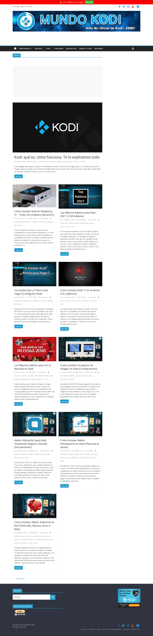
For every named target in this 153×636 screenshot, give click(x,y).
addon (54, 161)
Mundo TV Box (85, 48)
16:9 (98, 372)
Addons (38, 48)
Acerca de (84, 629)
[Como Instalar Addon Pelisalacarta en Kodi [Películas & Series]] (80, 413)
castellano (63, 454)
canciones (29, 536)
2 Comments (42, 372)
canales (17, 376)
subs (67, 458)
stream (38, 379)
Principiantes (25, 48)
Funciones (58, 48)
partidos (17, 379)
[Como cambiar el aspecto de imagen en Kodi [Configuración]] (80, 338)
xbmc (83, 161)
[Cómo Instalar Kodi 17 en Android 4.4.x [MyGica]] (80, 263)
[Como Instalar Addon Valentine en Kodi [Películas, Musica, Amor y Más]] (34, 495)
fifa (36, 376)
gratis (59, 161)
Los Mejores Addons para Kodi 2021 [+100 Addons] (77, 214)
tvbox (94, 301)
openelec (42, 222)
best (76, 223)
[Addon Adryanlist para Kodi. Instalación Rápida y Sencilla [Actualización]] (34, 413)
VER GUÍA (89, 2)
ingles (77, 454)
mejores (63, 227)
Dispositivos (71, 48)
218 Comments (43, 161)
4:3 (61, 376)
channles (24, 376)
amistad (17, 536)
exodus (43, 301)
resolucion (63, 379)
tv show (89, 458)
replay (33, 379)
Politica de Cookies (95, 629)
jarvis (78, 301)
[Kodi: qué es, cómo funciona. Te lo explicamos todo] (57, 104)
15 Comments (43, 218)
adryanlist (17, 301)
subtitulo (83, 458)
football (41, 376)
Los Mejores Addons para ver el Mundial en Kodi (32, 366)
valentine (24, 543)
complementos (84, 223)
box (73, 301)
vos (94, 458)
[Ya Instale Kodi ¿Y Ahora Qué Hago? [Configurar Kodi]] (34, 263)
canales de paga (33, 454)
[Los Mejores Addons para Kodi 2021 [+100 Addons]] (80, 186)
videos (30, 543)
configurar (36, 301)
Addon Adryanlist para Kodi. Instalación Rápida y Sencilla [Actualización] (30, 444)
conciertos (37, 536)
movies (87, 454)
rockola (37, 539)
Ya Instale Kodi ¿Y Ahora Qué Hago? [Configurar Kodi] (31, 291)
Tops (48, 48)
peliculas (70, 161)
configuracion (27, 301)
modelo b (35, 222)
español (31, 376)
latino (82, 454)
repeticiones (25, 379)
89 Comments (43, 297)
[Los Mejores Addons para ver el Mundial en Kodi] (34, 338)
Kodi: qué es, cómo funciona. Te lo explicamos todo (57, 157)
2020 (61, 223)
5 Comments (92, 297)
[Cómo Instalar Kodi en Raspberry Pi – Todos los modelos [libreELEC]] (34, 186)
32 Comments (88, 451)
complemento (45, 454)
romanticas (45, 539)
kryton (87, 301)
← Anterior (19, 578)
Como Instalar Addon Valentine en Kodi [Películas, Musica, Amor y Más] (34, 525)
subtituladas (74, 458)
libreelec (27, 222)
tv (79, 161)
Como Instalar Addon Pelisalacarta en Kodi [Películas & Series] (79, 444)
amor (23, 536)
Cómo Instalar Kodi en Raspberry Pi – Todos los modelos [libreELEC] (34, 212)
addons (71, 223)
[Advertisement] (57, 81)
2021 (66, 223)
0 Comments (92, 220)
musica (16, 539)
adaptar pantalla (69, 376)
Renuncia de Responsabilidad (112, 629)
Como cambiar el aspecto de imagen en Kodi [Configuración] (78, 366)
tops (68, 227)
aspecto (78, 376)
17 (64, 301)
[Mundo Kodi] (15, 48)
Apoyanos (98, 48)
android (68, 301)
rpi (17, 225)
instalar (16, 222)
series (76, 161)
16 (61, 301)
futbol (47, 376)
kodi (64, 161)
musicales (23, 539)
